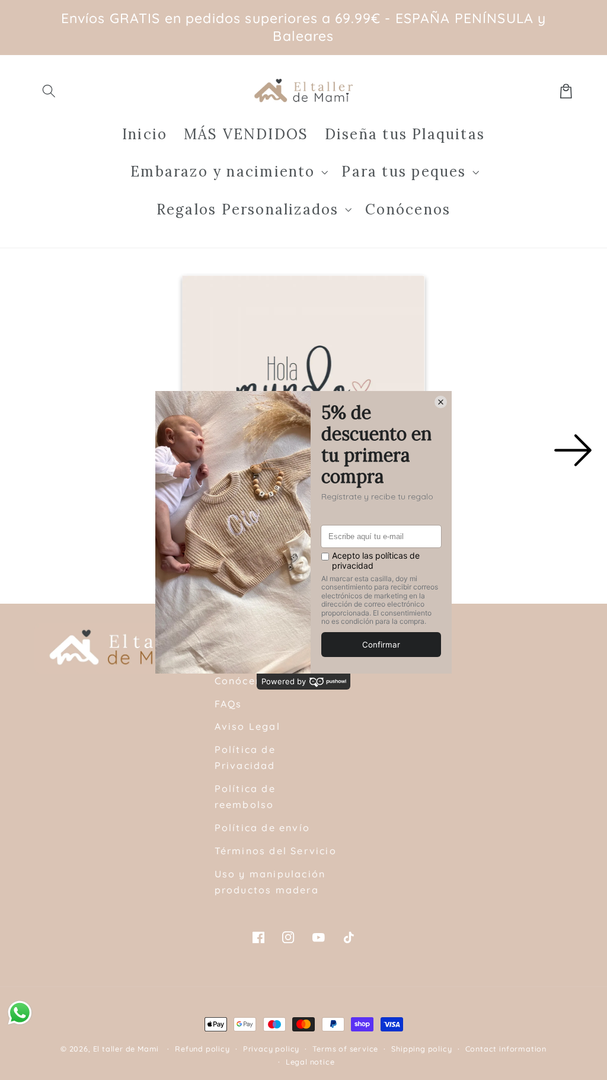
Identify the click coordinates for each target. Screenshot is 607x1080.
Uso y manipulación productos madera (270, 882)
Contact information (506, 1048)
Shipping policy (421, 1048)
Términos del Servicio (276, 851)
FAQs (228, 704)
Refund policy (202, 1048)
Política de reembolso (245, 796)
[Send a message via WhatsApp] (20, 1013)
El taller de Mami (126, 1048)
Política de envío (263, 828)
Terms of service (345, 1048)
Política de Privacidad (245, 757)
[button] (49, 91)
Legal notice (310, 1061)
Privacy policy (271, 1048)
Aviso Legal (247, 726)
